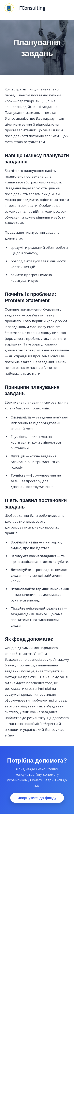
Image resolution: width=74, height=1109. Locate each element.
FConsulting (32, 8)
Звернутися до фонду (37, 798)
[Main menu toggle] (66, 8)
